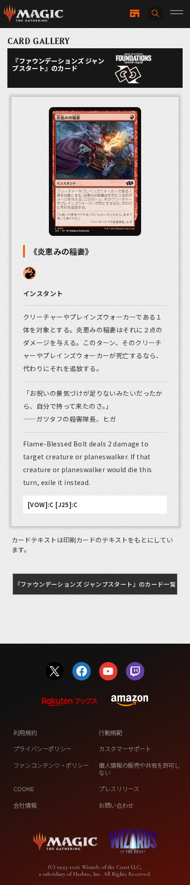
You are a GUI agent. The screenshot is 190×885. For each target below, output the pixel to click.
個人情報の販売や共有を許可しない (139, 769)
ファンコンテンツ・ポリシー (51, 765)
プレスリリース (119, 788)
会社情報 (24, 805)
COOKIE (23, 788)
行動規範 (110, 732)
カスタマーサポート (125, 748)
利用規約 (24, 732)
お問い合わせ (116, 805)
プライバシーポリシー (42, 748)
